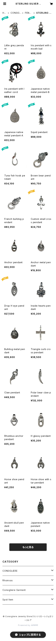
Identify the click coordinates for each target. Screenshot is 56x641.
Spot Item (7, 599)
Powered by (24, 625)
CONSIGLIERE (16, 12)
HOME (4, 12)
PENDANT (28, 12)
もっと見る (28, 547)
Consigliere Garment (14, 590)
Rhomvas (7, 580)
